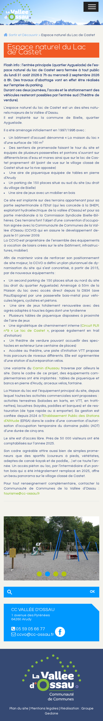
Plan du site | (20, 708)
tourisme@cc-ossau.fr (22, 493)
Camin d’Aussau (46, 368)
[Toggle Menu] (92, 6)
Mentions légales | (45, 708)
